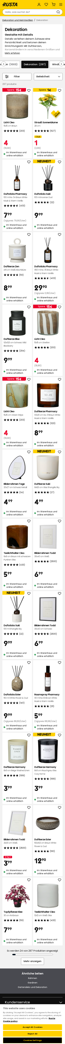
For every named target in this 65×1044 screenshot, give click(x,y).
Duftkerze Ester (45, 843)
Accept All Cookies (32, 1027)
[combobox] (29, 12)
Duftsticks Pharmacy (15, 197)
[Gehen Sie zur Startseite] (10, 4)
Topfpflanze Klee (13, 913)
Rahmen (32, 978)
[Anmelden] (39, 4)
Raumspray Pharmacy (46, 698)
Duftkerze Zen (15, 268)
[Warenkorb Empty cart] (53, 4)
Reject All (32, 1033)
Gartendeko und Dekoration (32, 987)
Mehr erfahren (12, 53)
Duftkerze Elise (15, 342)
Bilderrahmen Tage (15, 485)
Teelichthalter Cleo (17, 556)
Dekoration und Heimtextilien (17, 20)
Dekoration (35, 64)
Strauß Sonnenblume (46, 124)
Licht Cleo (10, 124)
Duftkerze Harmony (16, 769)
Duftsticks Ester (16, 696)
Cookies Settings (32, 1040)
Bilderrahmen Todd (44, 554)
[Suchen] (58, 12)
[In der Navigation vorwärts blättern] (61, 63)
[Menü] (60, 4)
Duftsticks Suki (43, 195)
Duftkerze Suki (46, 485)
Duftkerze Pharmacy (47, 415)
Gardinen (32, 982)
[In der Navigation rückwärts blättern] (3, 63)
